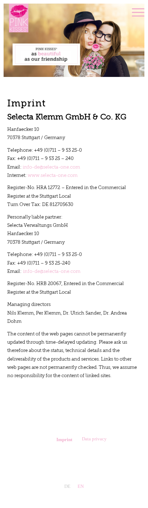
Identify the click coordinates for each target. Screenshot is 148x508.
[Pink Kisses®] (64, 18)
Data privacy (94, 438)
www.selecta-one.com (53, 175)
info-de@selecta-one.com (51, 167)
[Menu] (134, 13)
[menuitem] (134, 13)
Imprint (64, 439)
